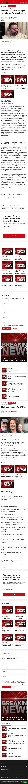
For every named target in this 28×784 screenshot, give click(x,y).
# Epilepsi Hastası (13, 205)
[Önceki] (2, 347)
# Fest (15, 563)
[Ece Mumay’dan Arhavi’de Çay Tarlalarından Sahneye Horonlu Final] (21, 82)
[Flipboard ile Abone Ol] (13, 41)
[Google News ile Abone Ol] (5, 41)
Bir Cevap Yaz (6, 295)
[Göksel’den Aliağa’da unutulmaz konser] (7, 281)
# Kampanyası (14, 208)
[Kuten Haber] (11, 2)
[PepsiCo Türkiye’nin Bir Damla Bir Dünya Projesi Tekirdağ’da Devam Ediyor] (14, 383)
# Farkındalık (5, 208)
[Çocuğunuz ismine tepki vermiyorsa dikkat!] (14, 377)
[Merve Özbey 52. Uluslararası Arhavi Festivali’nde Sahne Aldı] (7, 97)
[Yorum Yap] (13, 45)
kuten (6, 17)
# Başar (4, 563)
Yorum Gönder (6, 328)
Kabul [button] (25, 782)
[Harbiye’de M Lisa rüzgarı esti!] (20, 281)
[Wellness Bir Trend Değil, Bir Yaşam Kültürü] (14, 370)
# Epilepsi (4, 205)
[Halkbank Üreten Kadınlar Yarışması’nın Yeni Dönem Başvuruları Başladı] (14, 396)
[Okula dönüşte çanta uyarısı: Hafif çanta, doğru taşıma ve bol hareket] (14, 706)
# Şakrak (22, 208)
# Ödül (21, 563)
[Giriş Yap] (23, 3)
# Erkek (10, 563)
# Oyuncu (4, 567)
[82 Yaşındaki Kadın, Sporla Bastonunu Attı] (14, 390)
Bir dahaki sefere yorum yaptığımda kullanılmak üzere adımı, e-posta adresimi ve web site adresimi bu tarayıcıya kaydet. (14, 324)
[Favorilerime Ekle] (10, 45)
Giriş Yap (15, 328)
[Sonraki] (26, 347)
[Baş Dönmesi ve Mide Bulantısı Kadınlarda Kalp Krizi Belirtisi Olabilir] (14, 347)
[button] (21, 3)
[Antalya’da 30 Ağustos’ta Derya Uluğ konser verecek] (7, 82)
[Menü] (2, 2)
